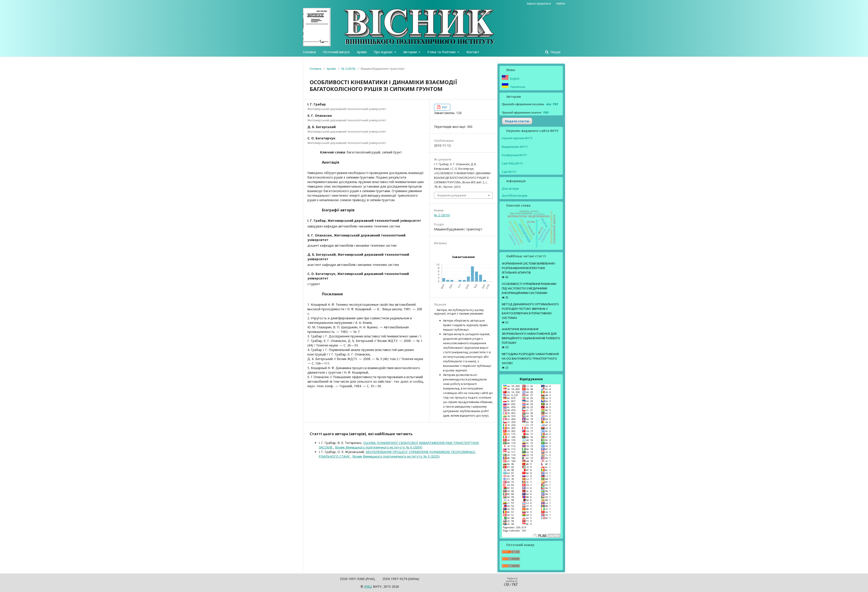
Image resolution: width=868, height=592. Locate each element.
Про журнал (383, 52)
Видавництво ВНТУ (515, 147)
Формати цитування (451, 195)
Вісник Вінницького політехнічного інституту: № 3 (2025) (396, 456)
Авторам (410, 52)
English (514, 79)
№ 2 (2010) (348, 69)
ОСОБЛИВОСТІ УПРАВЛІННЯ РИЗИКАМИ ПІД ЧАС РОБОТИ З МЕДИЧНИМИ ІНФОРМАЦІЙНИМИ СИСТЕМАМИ (529, 288)
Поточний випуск (336, 52)
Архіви (362, 52)
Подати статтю (517, 121)
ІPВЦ (368, 586)
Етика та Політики (441, 52)
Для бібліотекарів (514, 195)
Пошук (555, 52)
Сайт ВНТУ (509, 172)
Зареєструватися (539, 3)
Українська (517, 87)
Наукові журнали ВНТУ (517, 138)
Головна (309, 52)
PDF (444, 107)
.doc (548, 104)
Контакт (472, 52)
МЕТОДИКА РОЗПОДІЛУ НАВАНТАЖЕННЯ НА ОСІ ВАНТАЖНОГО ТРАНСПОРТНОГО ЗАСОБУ (530, 358)
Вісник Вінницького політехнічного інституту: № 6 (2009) (378, 447)
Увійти (560, 3)
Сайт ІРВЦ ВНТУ (512, 163)
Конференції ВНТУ (514, 155)
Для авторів (510, 188)
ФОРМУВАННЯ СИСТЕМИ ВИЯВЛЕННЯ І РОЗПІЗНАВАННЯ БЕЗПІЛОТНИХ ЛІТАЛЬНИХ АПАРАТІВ (528, 268)
